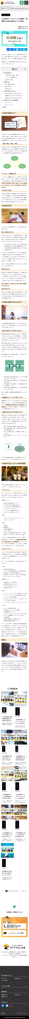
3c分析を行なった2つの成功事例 (10, 100)
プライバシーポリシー (22, 1013)
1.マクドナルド (8, 102)
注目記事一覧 (17, 994)
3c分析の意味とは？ (7, 73)
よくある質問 (4, 980)
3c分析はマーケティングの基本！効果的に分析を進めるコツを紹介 (14, 9)
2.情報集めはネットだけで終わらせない (14, 95)
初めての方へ (4, 978)
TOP (2, 7)
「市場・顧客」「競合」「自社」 (12, 75)
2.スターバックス (9, 104)
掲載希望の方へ (18, 978)
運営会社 (3, 1013)
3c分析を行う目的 (9, 79)
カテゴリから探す (5, 986)
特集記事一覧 (4, 996)
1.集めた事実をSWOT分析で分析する (13, 93)
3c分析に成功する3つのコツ (9, 91)
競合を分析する (8, 86)
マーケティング (8, 7)
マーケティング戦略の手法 (11, 77)
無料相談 (21, 3)
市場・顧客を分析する (10, 84)
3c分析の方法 (6, 82)
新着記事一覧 (4, 994)
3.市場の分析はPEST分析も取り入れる (13, 98)
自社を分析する (8, 89)
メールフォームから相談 (16, 933)
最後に (4, 107)
